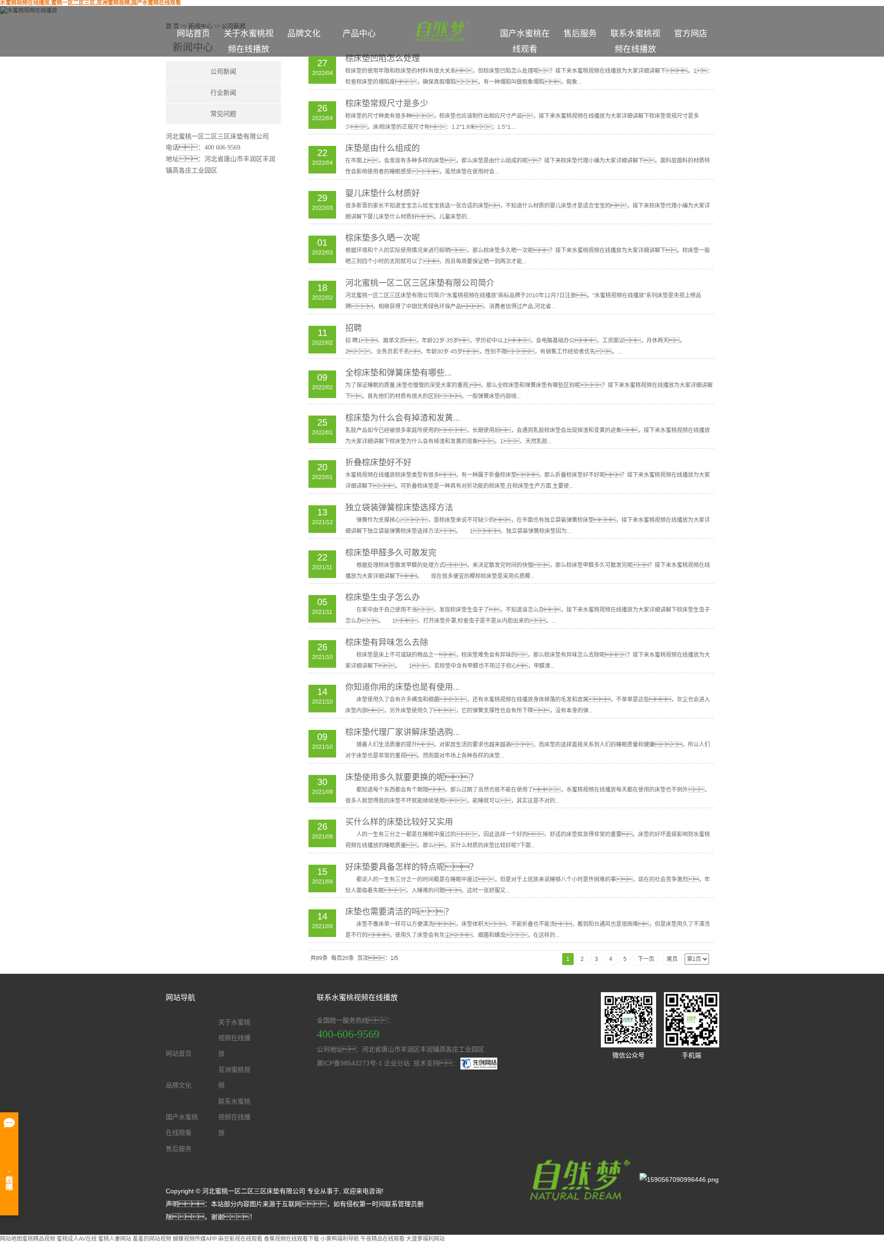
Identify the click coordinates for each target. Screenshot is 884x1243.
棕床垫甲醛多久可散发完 (390, 552)
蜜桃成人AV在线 (77, 1239)
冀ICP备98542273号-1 (349, 1063)
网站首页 (193, 33)
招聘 (353, 328)
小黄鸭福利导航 (339, 1239)
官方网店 (690, 33)
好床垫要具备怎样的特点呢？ (411, 867)
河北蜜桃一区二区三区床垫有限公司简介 (419, 283)
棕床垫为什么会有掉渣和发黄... (402, 417)
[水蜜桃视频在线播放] (577, 1179)
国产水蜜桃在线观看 (525, 41)
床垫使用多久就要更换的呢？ (411, 777)
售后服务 (580, 33)
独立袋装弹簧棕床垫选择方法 (399, 507)
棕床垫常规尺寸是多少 (386, 103)
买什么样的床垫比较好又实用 (399, 822)
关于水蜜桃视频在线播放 (248, 41)
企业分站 (397, 1063)
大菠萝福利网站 (425, 1239)
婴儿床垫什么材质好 (382, 193)
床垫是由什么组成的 (382, 148)
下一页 (646, 959)
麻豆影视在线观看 (240, 1239)
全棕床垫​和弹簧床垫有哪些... (398, 372)
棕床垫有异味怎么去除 (386, 642)
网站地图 (11, 1239)
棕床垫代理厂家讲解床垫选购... (402, 732)
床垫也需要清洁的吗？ (399, 911)
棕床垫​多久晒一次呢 (382, 238)
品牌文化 (303, 33)
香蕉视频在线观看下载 (291, 1239)
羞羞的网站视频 (152, 1239)
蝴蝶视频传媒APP (195, 1239)
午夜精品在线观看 (383, 1239)
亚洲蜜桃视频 (234, 1077)
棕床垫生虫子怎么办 (382, 597)
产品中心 (359, 33)
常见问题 (223, 113)
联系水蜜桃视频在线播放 (635, 41)
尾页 (672, 959)
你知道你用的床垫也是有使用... (402, 687)
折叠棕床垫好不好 (378, 462)
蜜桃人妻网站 (114, 1239)
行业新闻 (223, 92)
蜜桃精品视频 (38, 1239)
